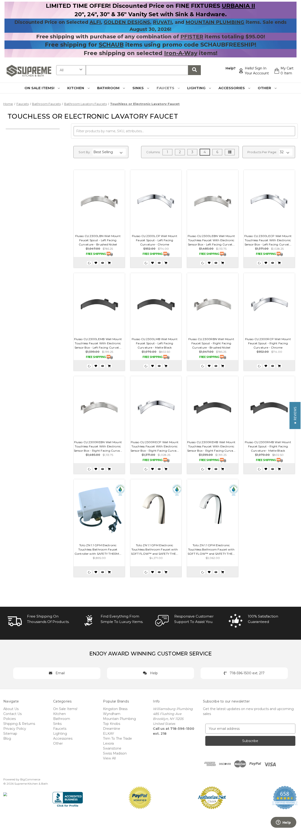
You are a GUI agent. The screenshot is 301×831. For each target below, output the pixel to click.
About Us (11, 709)
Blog (7, 738)
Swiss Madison (115, 753)
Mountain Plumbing (119, 719)
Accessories (232, 88)
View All (109, 758)
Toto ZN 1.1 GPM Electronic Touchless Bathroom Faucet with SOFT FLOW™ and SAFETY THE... (154, 549)
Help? (231, 68)
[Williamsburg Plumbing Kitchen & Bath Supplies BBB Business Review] (67, 797)
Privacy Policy (14, 729)
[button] (295, 415)
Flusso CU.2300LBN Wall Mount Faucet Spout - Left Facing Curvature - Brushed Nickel (98, 240)
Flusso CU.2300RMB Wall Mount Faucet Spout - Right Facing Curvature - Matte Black (268, 446)
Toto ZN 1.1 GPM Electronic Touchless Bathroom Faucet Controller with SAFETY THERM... (98, 549)
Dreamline (111, 729)
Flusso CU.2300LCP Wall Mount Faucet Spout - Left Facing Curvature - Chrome (154, 240)
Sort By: (85, 152)
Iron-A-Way (180, 53)
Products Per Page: (262, 152)
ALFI (95, 22)
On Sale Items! (39, 88)
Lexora (108, 743)
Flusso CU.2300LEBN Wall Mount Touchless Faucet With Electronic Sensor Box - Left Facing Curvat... (211, 240)
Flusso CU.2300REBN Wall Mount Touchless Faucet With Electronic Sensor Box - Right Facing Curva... (98, 446)
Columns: (153, 152)
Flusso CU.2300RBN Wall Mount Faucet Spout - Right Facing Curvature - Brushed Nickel (211, 343)
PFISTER (191, 36)
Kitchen (76, 88)
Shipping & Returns (19, 724)
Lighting (196, 88)
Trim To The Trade (117, 738)
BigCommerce (30, 779)
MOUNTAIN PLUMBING (215, 22)
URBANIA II (238, 5)
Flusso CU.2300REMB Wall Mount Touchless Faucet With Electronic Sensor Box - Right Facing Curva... (211, 446)
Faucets (166, 88)
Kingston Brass (115, 709)
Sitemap (10, 733)
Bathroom (108, 88)
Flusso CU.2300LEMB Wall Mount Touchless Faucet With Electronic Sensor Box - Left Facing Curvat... (98, 343)
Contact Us (12, 714)
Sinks (138, 88)
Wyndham (111, 714)
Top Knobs (111, 724)
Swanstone (112, 748)
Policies (9, 719)
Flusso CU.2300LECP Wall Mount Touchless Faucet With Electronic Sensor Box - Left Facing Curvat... (268, 240)
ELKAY (108, 733)
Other (265, 88)
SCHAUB (111, 44)
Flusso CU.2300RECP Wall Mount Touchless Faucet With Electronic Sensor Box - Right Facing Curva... (155, 446)
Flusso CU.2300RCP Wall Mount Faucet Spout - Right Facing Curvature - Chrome (268, 343)
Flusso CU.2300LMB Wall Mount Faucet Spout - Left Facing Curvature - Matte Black (155, 343)
